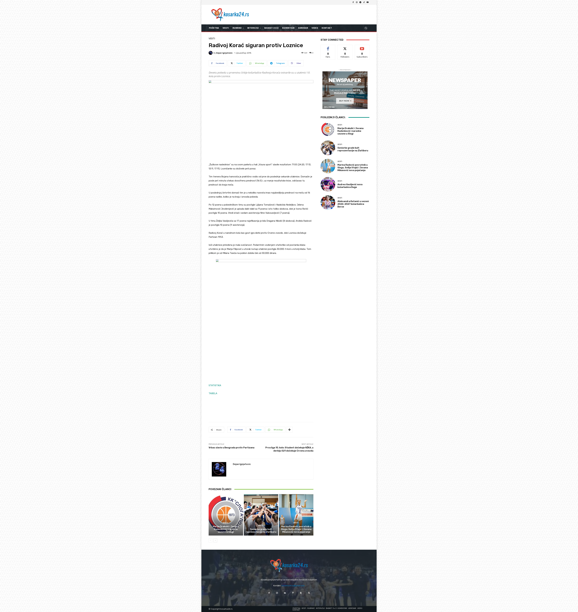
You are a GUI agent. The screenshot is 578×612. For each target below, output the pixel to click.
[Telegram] (360, 2)
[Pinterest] (293, 593)
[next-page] (215, 540)
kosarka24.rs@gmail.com (293, 585)
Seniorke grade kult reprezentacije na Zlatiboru (261, 530)
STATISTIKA (215, 385)
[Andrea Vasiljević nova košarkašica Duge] (328, 184)
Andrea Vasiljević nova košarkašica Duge (349, 185)
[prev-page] (210, 540)
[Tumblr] (301, 593)
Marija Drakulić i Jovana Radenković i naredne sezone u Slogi (226, 529)
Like (328, 47)
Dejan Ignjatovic (224, 53)
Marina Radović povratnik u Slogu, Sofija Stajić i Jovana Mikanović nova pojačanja (296, 529)
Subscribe (362, 47)
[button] (365, 28)
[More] (289, 430)
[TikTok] (364, 2)
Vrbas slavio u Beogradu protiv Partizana (231, 447)
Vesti (212, 38)
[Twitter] (309, 593)
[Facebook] (353, 2)
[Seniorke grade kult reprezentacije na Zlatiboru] (261, 514)
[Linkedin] (285, 593)
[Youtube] (367, 2)
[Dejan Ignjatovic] (211, 53)
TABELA (213, 393)
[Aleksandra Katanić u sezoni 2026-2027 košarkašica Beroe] (328, 202)
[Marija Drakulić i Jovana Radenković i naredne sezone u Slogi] (226, 514)
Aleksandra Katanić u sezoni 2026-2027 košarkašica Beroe (353, 204)
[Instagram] (357, 2)
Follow (345, 47)
